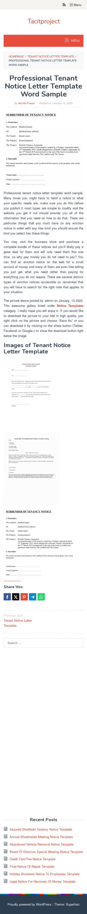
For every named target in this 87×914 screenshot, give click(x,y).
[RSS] (64, 5)
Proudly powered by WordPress (29, 904)
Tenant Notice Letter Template (18, 620)
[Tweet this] (15, 596)
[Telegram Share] (32, 596)
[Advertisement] (40, 735)
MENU (75, 41)
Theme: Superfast (67, 904)
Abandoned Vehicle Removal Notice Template (41, 844)
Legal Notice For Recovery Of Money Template (42, 881)
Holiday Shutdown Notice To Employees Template (45, 874)
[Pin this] (24, 596)
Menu (77, 4)
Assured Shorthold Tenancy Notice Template (41, 829)
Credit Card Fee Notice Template (32, 859)
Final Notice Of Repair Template (32, 866)
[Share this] (7, 596)
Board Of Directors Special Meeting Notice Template (46, 851)
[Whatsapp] (41, 596)
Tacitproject (44, 21)
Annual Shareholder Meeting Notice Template (41, 836)
